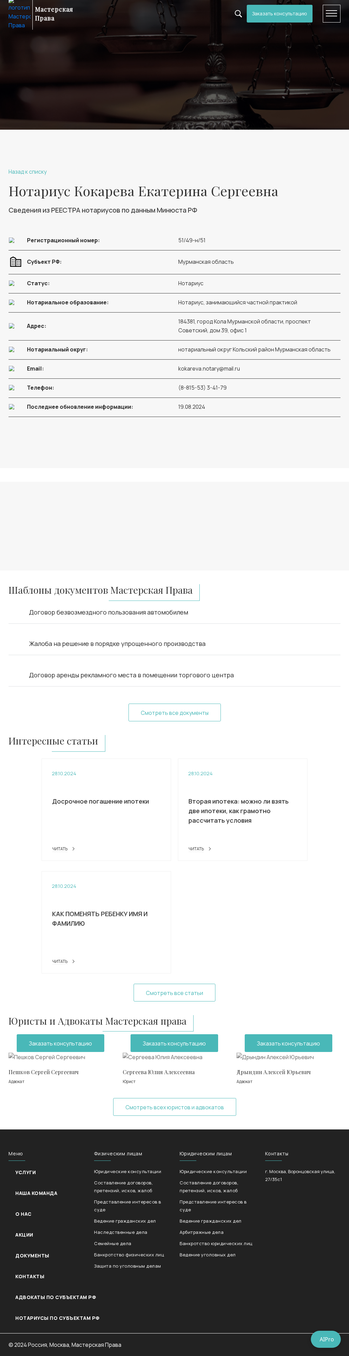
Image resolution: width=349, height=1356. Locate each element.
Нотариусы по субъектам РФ (57, 1318)
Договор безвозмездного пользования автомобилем (108, 612)
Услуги (25, 1172)
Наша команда (36, 1193)
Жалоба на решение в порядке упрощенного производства (117, 643)
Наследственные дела (121, 1232)
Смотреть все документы (175, 713)
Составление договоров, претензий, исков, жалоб (123, 1187)
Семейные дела (113, 1243)
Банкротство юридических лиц (216, 1243)
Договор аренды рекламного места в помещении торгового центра (131, 675)
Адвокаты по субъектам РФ (55, 1297)
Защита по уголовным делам (127, 1266)
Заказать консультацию (279, 13)
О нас (23, 1214)
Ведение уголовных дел (208, 1255)
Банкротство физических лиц (129, 1255)
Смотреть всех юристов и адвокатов (174, 1107)
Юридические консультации (127, 1171)
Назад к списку (28, 171)
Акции (24, 1234)
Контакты (29, 1276)
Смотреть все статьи (174, 993)
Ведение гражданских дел (125, 1221)
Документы (32, 1255)
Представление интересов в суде (127, 1206)
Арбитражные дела (202, 1232)
